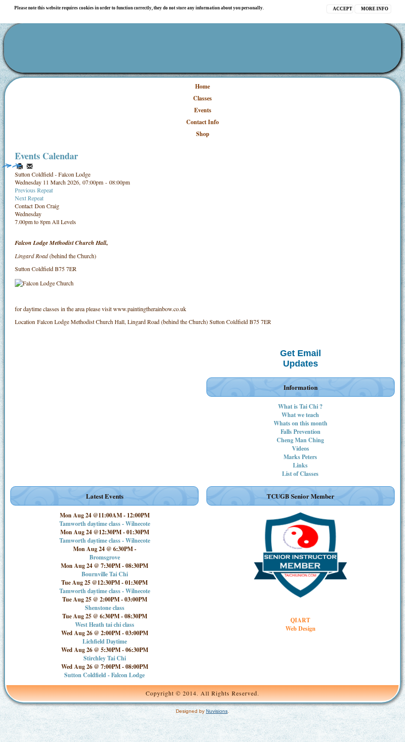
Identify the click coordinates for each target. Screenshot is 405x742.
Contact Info (202, 122)
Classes (202, 98)
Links (300, 465)
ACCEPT (342, 8)
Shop (202, 134)
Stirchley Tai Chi (104, 658)
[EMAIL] (29, 166)
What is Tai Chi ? (300, 406)
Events (202, 110)
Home (202, 86)
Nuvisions (217, 711)
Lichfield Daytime (104, 641)
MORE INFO (374, 8)
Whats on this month (300, 423)
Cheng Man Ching (300, 440)
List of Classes (300, 473)
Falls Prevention (301, 431)
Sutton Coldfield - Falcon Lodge (104, 675)
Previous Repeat (34, 190)
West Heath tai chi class (104, 624)
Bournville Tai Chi (104, 574)
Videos (300, 448)
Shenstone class (104, 607)
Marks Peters (300, 457)
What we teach (300, 415)
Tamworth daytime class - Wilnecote (104, 523)
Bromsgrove (104, 557)
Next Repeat (29, 198)
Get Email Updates (300, 358)
